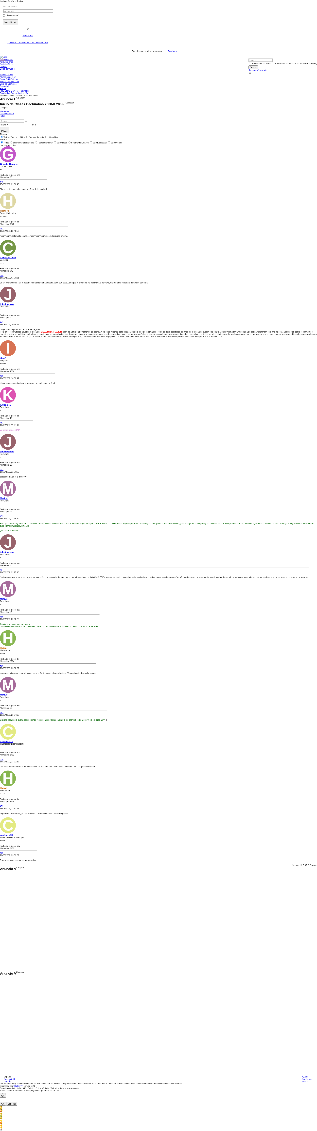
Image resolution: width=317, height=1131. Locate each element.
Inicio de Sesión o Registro (12, 1)
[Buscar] (249, 73)
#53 (1, 516)
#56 (1, 666)
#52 (1, 469)
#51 (1, 423)
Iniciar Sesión (10, 22)
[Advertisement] (13, 921)
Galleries (4, 64)
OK (2, 1096)
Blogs (10, 64)
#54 (1, 570)
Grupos (3, 66)
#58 (1, 759)
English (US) (9, 1079)
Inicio (2, 60)
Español (7, 1081)
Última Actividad (7, 114)
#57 (1, 713)
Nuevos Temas (6, 75)
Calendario (5, 86)
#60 (1, 853)
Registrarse (28, 36)
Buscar (253, 67)
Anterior (295, 865)
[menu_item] (158, 1107)
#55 (1, 617)
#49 (1, 322)
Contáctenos (307, 1079)
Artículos (4, 62)
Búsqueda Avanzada (257, 70)
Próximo (313, 865)
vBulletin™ (18, 1086)
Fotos (2, 116)
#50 (1, 376)
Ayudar (305, 1077)
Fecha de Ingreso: (8, 175)
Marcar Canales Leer (9, 81)
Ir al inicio (306, 1081)
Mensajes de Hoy (8, 77)
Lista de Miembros (8, 84)
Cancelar (12, 1104)
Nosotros (9, 60)
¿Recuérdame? (12, 15)
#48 (1, 275)
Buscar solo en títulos (261, 63)
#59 (1, 806)
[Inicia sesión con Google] (183, 51)
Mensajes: (4, 177)
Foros (10, 62)
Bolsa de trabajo (7, 69)
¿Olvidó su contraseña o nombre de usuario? (28, 42)
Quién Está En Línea (9, 79)
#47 (1, 229)
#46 (1, 182)
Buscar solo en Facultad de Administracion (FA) (296, 63)
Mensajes (4, 111)
